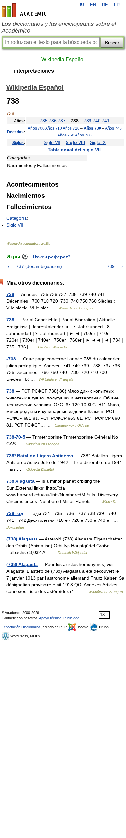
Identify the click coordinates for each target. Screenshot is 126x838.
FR (117, 5)
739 (87, 120)
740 (96, 120)
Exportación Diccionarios (21, 627)
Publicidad (71, 618)
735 (43, 120)
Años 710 (53, 128)
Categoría (16, 218)
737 (62, 120)
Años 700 (36, 128)
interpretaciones (34, 71)
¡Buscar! (112, 42)
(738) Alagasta (22, 538)
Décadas (15, 132)
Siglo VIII (75, 142)
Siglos (18, 142)
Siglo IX (98, 142)
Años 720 (71, 128)
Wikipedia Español (63, 59)
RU (81, 5)
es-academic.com (25, 10)
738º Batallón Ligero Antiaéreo (39, 455)
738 (10, 294)
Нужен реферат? (52, 256)
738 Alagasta (20, 481)
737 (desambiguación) (39, 266)
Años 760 (83, 135)
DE (105, 5)
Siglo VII (52, 142)
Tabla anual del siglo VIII (75, 149)
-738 (11, 358)
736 (53, 120)
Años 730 (92, 128)
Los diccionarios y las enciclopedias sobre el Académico (59, 27)
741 (106, 120)
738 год (14, 513)
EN (93, 5)
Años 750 (66, 135)
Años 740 (113, 128)
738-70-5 (15, 436)
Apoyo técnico (50, 618)
